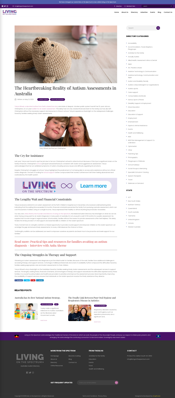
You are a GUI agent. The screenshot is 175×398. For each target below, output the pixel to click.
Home (116, 12)
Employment (132, 118)
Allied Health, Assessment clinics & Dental (142, 60)
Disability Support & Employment (139, 103)
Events (152, 12)
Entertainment (133, 122)
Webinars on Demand (136, 183)
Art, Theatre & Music (135, 68)
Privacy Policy (102, 396)
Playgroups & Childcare (136, 161)
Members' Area (131, 6)
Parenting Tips (133, 154)
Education (131, 111)
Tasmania (131, 216)
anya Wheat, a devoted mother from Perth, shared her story (36, 106)
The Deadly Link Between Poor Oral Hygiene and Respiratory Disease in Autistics (92, 299)
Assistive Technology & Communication (142, 71)
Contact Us (168, 12)
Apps (130, 64)
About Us (124, 12)
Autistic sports (133, 89)
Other (130, 150)
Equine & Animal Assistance (137, 126)
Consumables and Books (137, 96)
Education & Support (135, 114)
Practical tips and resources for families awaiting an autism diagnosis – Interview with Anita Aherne (61, 243)
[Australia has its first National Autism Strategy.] (26, 311)
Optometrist (132, 146)
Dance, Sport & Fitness (136, 100)
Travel (130, 180)
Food (91, 366)
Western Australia (134, 227)
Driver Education (134, 107)
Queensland (132, 208)
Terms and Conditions (90, 396)
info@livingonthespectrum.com (24, 6)
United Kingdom (133, 219)
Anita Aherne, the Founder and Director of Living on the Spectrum (47, 214)
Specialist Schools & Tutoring (138, 172)
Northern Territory (134, 205)
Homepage (55, 356)
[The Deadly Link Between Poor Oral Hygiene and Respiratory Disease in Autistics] (79, 313)
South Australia (133, 212)
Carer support (133, 92)
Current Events (43, 99)
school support (49, 172)
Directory (134, 12)
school (39, 164)
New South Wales (134, 201)
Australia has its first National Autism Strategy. (37, 297)
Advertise (119, 6)
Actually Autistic (133, 57)
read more (43, 320)
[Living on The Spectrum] (10, 12)
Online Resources (57, 366)
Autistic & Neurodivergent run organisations (143, 85)
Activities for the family (136, 53)
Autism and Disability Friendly (138, 81)
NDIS (56, 304)
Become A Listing (74, 356)
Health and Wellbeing (57, 99)
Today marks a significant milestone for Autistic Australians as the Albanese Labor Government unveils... (51, 311)
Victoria (131, 223)
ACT (129, 197)
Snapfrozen (156, 396)
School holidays (133, 165)
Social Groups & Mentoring (137, 168)
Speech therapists (134, 176)
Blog (159, 12)
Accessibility (132, 43)
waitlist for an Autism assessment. (44, 109)
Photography (133, 157)
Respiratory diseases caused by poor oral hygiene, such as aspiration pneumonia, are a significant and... (105, 313)
